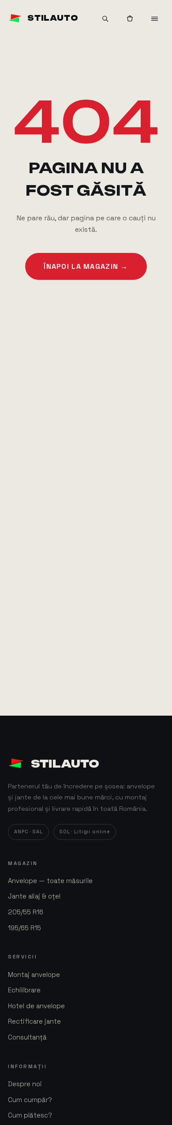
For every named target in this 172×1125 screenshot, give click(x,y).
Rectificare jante (34, 1021)
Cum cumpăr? (30, 1099)
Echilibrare (24, 990)
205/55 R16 (25, 912)
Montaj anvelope (34, 974)
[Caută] (105, 18)
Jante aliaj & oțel (34, 896)
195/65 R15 (24, 928)
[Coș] (129, 18)
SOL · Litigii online (85, 831)
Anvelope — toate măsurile (50, 880)
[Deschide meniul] (154, 18)
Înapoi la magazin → (86, 266)
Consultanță (27, 1037)
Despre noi (25, 1084)
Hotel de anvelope (36, 1006)
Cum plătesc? (30, 1115)
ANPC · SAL (28, 831)
